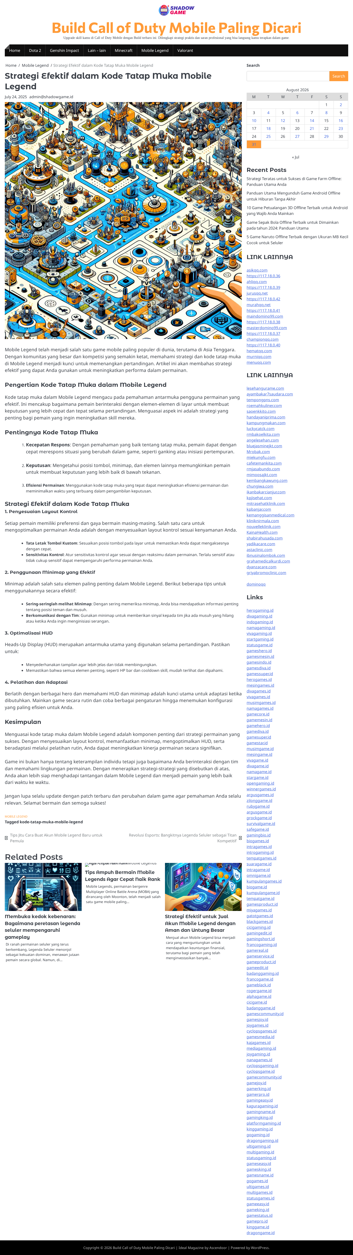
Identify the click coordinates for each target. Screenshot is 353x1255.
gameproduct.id (261, 961)
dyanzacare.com (261, 567)
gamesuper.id (259, 737)
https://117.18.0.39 (263, 287)
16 (341, 120)
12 (283, 120)
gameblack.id (259, 985)
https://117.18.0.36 (263, 276)
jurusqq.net (257, 293)
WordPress (260, 1247)
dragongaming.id (262, 1140)
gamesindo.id (259, 662)
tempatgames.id (261, 858)
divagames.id (259, 691)
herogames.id (259, 679)
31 (254, 144)
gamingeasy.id (260, 1100)
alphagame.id (259, 996)
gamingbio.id (259, 835)
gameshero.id (259, 650)
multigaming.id (260, 1152)
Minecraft (124, 50)
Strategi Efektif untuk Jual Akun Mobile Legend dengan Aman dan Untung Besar (200, 923)
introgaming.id (260, 852)
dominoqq (256, 584)
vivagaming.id (259, 633)
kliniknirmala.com (263, 520)
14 (312, 120)
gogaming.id (258, 1134)
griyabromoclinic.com (266, 572)
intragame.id (258, 869)
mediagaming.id (261, 1048)
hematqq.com (259, 350)
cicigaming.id (259, 927)
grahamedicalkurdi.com (268, 561)
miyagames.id (259, 910)
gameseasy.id (259, 1163)
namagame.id (259, 771)
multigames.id (260, 1192)
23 (341, 128)
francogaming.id (262, 944)
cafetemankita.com (264, 463)
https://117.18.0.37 (263, 333)
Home (14, 50)
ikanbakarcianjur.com (266, 492)
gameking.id (258, 1209)
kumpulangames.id (264, 881)
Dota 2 (35, 50)
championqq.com (263, 339)
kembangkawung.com (267, 480)
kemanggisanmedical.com (270, 515)
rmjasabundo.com (263, 469)
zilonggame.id (259, 800)
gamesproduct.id (262, 904)
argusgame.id (259, 812)
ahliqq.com (257, 281)
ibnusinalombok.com (266, 555)
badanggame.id (261, 1008)
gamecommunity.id (264, 1077)
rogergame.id (259, 990)
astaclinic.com (259, 549)
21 (312, 128)
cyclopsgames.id (262, 1031)
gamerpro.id (258, 1094)
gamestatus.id (260, 1215)
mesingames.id (260, 685)
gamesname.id (260, 1175)
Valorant (185, 50)
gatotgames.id (260, 915)
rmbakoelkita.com (263, 434)
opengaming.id (260, 783)
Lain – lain (97, 50)
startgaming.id (260, 639)
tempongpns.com (263, 399)
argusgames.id (260, 794)
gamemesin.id (259, 719)
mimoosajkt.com (262, 474)
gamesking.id (259, 1169)
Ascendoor (218, 1247)
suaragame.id (259, 864)
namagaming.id (261, 627)
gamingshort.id (261, 938)
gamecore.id (258, 714)
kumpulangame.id (263, 892)
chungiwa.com (260, 486)
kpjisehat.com (259, 497)
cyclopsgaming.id (262, 1065)
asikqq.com (257, 270)
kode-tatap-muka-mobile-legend (51, 822)
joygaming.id (258, 1054)
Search (253, 65)
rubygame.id (258, 806)
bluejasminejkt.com (264, 446)
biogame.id (257, 887)
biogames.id (258, 840)
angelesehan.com (263, 440)
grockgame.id (259, 817)
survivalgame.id (261, 823)
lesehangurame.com (265, 388)
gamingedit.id (259, 933)
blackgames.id (260, 921)
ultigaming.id (259, 1146)
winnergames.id (261, 789)
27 (297, 136)
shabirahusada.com (265, 538)
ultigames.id (258, 1186)
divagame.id (258, 766)
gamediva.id (258, 731)
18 (268, 128)
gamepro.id (257, 1221)
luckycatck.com (260, 428)
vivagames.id (258, 696)
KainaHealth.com (262, 532)
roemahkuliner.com (264, 405)
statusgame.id (260, 645)
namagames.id (260, 708)
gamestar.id (257, 743)
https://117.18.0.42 (263, 299)
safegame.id (258, 829)
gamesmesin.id (260, 656)
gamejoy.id (256, 1082)
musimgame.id (260, 748)
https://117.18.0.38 (263, 322)
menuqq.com (259, 362)
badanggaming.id (263, 973)
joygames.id (257, 1025)
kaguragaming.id (262, 1106)
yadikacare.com (261, 543)
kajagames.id (259, 1042)
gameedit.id (257, 967)
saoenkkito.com (261, 411)
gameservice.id (260, 956)
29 (326, 136)
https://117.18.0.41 (263, 310)
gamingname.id (261, 1111)
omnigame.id (259, 875)
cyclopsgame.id (261, 1071)
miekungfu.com (261, 457)
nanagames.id (259, 1059)
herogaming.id (260, 610)
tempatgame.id (260, 898)
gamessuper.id (260, 673)
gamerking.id (259, 1088)
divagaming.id (259, 616)
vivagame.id (257, 760)
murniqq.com (259, 356)
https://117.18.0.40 (263, 345)
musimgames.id (261, 702)
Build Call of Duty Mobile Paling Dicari (177, 27)
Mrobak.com (258, 451)
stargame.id (257, 777)
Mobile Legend (155, 50)
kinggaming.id (260, 1129)
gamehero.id (258, 725)
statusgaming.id (261, 1157)
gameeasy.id (258, 1203)
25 (268, 136)
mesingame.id (259, 754)
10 (254, 120)
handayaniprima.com (266, 417)
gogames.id (257, 1180)
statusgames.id (260, 1198)
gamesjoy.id (257, 1019)
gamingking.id (260, 1117)
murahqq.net (259, 304)
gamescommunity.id (265, 1013)
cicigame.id (257, 1002)
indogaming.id (260, 621)
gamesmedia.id (260, 1036)
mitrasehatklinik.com (266, 503)
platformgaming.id (264, 1123)
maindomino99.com (265, 316)
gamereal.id (257, 950)
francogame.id (260, 979)
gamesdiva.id (259, 668)
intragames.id (259, 846)
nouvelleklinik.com (263, 526)
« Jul (295, 157)
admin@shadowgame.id (51, 96)
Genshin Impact (64, 50)
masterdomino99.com (267, 327)
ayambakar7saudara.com (270, 394)
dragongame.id (261, 1232)
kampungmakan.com (266, 422)
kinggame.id (258, 1227)
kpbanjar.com (259, 509)
